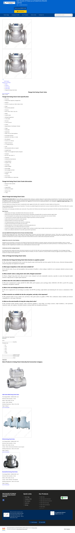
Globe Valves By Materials (45, 504)
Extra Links (33, 14)
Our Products (25, 14)
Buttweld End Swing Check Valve (10, 471)
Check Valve (7, 87)
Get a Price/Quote (5, 93)
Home (6, 83)
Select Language (67, 529)
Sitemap (26, 505)
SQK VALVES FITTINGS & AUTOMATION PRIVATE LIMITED (31, 2)
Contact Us (41, 14)
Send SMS (43, 522)
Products (7, 85)
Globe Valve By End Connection (46, 500)
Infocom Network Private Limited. (21, 529)
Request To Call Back (6, 82)
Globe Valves (42, 506)
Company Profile (15, 14)
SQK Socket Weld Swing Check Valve (10, 394)
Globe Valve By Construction (45, 498)
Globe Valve (42, 497)
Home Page (6, 14)
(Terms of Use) (34, 527)
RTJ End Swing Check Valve (8, 439)
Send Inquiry (21, 11)
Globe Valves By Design (44, 502)
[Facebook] (3, 500)
